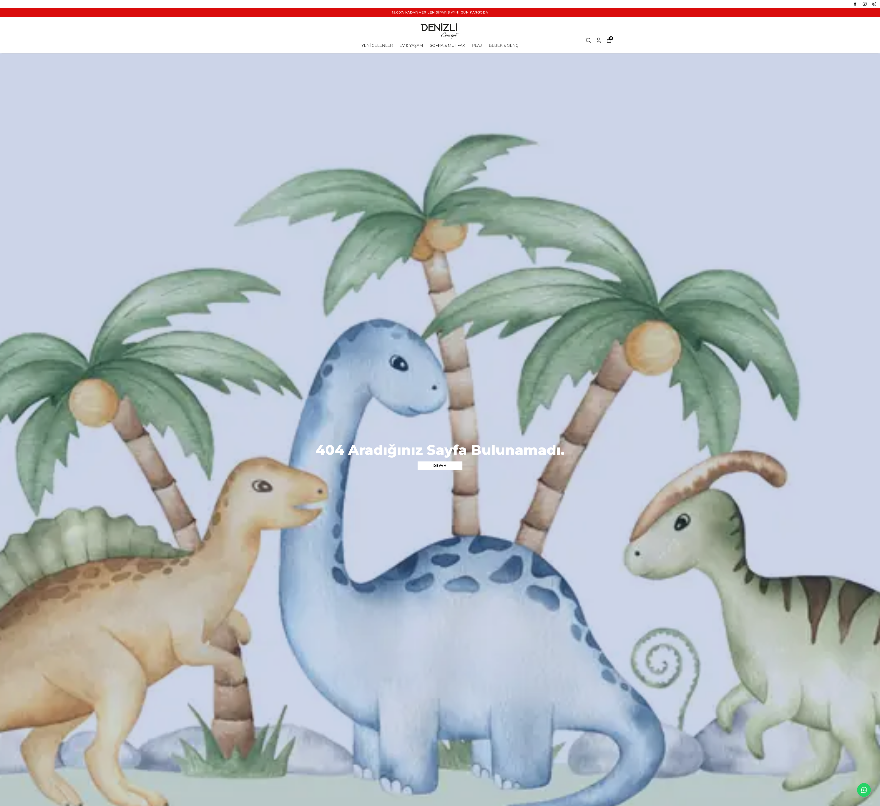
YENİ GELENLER (377, 45)
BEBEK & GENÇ (504, 45)
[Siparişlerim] (599, 40)
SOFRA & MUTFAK (447, 45)
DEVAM (440, 466)
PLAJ (477, 45)
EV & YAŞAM (411, 45)
